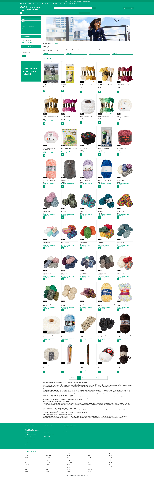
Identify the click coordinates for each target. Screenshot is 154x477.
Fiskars (47, 453)
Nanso (89, 453)
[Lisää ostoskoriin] (44, 91)
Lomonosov (69, 462)
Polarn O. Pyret (91, 460)
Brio (25, 460)
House (47, 466)
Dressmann (27, 464)
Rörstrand (90, 469)
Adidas (26, 455)
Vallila (110, 460)
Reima (89, 464)
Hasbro (47, 460)
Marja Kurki (69, 467)
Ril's (88, 467)
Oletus (56, 61)
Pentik (89, 459)
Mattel (68, 469)
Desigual (27, 462)
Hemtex (47, 464)
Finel (26, 469)
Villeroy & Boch (112, 466)
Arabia (26, 457)
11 (96, 378)
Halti (47, 459)
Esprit (26, 467)
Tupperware (111, 459)
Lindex (68, 459)
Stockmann (111, 453)
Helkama (48, 462)
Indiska (47, 471)
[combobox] (75, 8)
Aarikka (26, 453)
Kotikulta (69, 453)
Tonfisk (110, 455)
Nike (89, 455)
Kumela (68, 455)
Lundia (68, 464)
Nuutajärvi (90, 457)
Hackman (48, 457)
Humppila (48, 467)
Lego (68, 457)
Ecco (26, 466)
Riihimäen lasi (91, 466)
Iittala (47, 469)
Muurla (68, 471)
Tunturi (110, 457)
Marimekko (69, 466)
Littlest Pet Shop (70, 460)
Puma (89, 462)
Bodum (26, 459)
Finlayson (27, 471)
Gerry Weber (48, 455)
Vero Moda (111, 462)
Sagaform (90, 471)
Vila (109, 464)
